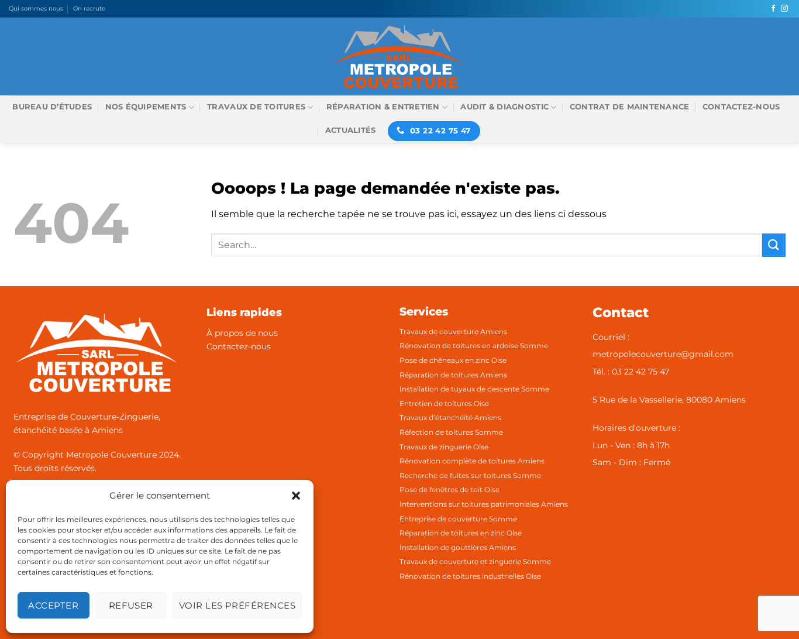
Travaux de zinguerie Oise (443, 446)
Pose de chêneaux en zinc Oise (453, 360)
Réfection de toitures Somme (451, 432)
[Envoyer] (774, 244)
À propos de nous (242, 333)
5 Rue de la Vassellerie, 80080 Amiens (669, 399)
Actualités (350, 130)
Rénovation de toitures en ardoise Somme (473, 345)
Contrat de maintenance (630, 106)
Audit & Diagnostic (504, 106)
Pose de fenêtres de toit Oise (449, 489)
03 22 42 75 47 (640, 371)
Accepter (53, 605)
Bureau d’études (52, 106)
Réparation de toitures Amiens (453, 374)
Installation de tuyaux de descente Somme (474, 388)
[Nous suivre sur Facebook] (773, 9)
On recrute (89, 8)
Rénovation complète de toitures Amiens (472, 460)
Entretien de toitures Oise (444, 403)
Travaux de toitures (256, 106)
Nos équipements (146, 106)
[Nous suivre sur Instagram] (784, 9)
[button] (296, 495)
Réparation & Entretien (383, 106)
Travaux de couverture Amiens (453, 331)
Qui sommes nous (36, 8)
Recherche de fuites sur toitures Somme (470, 475)
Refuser (131, 605)
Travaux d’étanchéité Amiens (450, 417)
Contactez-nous (741, 106)
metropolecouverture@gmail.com (663, 354)
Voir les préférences (237, 605)
